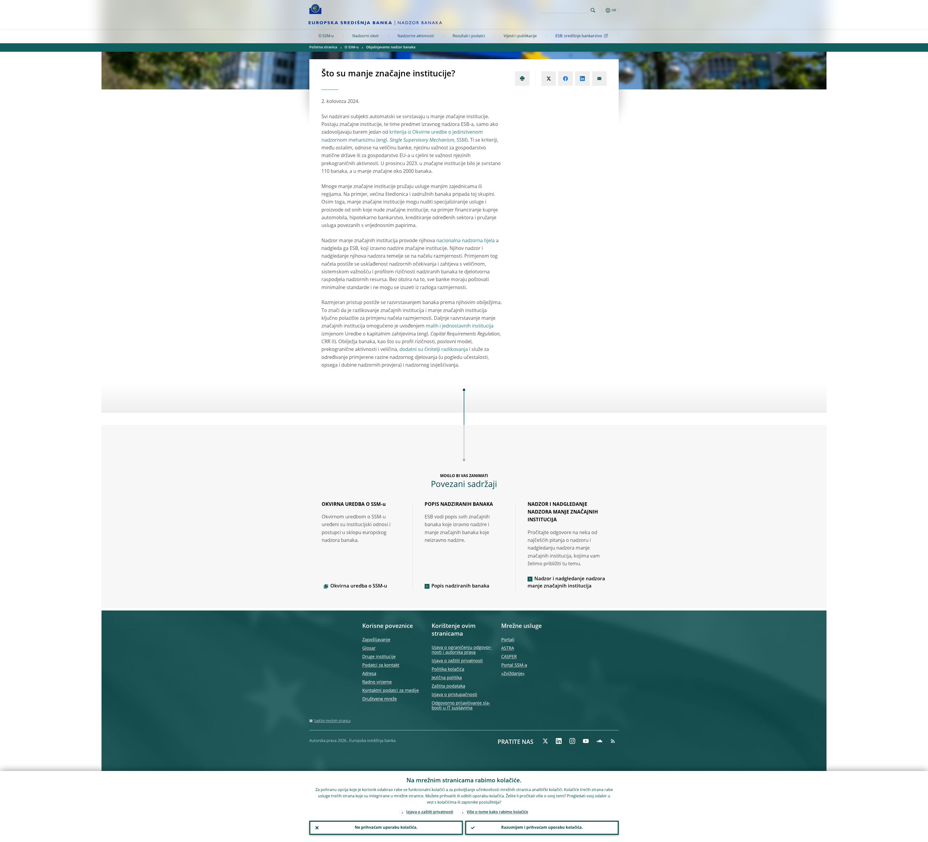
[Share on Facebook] (565, 78)
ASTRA (507, 648)
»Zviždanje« (513, 674)
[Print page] (522, 78)
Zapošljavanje (376, 640)
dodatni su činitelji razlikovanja (433, 349)
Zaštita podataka (448, 686)
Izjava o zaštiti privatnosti (457, 661)
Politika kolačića (448, 669)
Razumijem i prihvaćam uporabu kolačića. (542, 828)
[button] (602, 10)
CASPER (509, 657)
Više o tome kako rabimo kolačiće (497, 812)
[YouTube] (586, 741)
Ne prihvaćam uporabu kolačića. (386, 828)
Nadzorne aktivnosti (416, 36)
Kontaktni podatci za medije (390, 691)
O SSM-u (326, 36)
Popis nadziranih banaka (460, 586)
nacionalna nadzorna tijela (465, 241)
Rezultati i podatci (469, 36)
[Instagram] (572, 741)
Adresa (369, 674)
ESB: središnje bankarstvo (578, 36)
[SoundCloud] (599, 741)
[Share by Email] (599, 78)
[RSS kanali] (613, 741)
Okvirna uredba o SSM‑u (358, 586)
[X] (545, 741)
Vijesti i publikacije (520, 36)
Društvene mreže (379, 699)
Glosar (369, 648)
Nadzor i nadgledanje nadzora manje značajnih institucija (566, 583)
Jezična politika (447, 678)
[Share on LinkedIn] (582, 78)
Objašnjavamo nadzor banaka (390, 47)
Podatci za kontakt (380, 665)
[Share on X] (548, 78)
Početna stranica (323, 47)
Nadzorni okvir (365, 36)
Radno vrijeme (377, 682)
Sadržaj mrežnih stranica (332, 721)
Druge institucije (379, 657)
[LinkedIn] (559, 741)
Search (593, 10)
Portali (508, 640)
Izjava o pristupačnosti (454, 695)
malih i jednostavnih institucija (459, 326)
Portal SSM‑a (514, 665)
